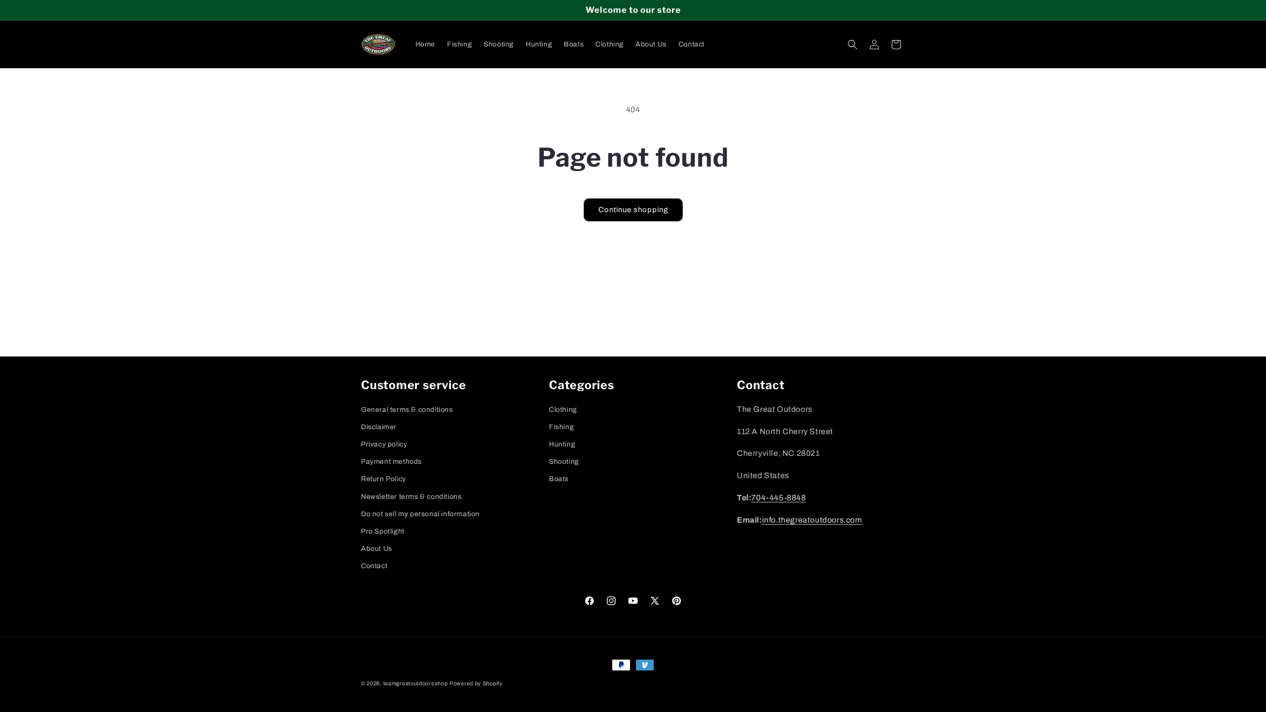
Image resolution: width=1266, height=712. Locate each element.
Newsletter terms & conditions (411, 496)
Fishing (561, 427)
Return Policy (383, 479)
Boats (559, 479)
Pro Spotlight (383, 531)
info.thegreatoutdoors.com (812, 520)
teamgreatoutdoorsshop (415, 683)
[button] (852, 44)
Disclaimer (379, 427)
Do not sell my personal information (420, 514)
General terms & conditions (407, 409)
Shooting (564, 461)
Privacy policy (384, 444)
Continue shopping (633, 210)
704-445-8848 (778, 497)
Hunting (562, 444)
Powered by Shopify (476, 683)
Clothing (563, 409)
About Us (376, 548)
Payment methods (391, 461)
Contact (374, 566)
